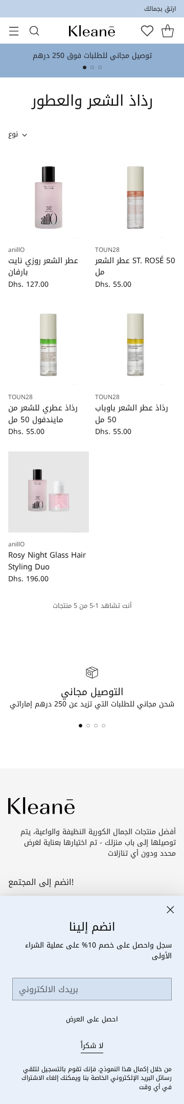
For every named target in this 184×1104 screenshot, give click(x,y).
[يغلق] (170, 909)
